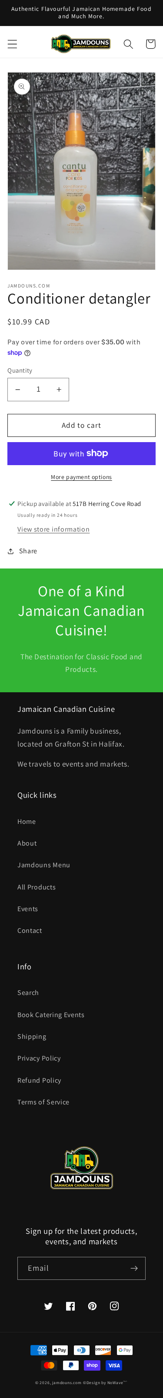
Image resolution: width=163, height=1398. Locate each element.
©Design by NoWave (103, 1382)
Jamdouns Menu (43, 864)
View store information (53, 529)
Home (26, 821)
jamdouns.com (67, 1382)
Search (28, 992)
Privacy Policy (39, 1058)
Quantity (20, 370)
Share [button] (28, 550)
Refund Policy (39, 1080)
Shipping (32, 1036)
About (27, 843)
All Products (36, 887)
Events (27, 908)
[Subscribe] (134, 1268)
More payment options (81, 477)
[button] (12, 44)
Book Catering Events (51, 1014)
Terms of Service (43, 1102)
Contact (29, 930)
